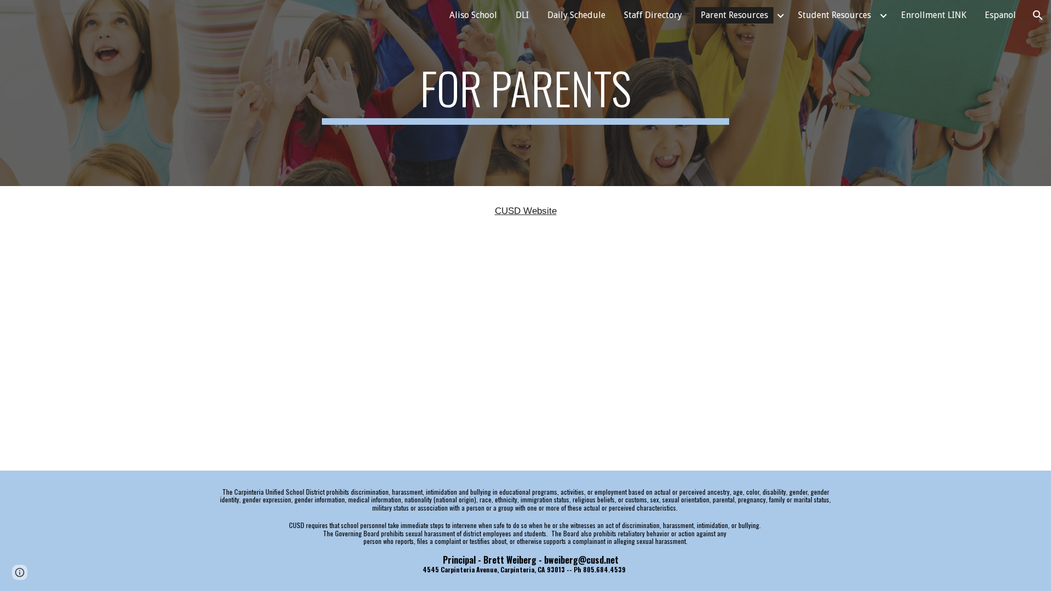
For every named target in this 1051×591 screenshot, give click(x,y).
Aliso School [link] (473, 15)
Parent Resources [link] (734, 15)
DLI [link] (522, 15)
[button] (1038, 15)
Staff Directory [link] (653, 15)
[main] (525, 93)
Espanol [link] (1000, 15)
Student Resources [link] (834, 15)
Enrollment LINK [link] (933, 15)
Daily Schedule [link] (576, 15)
